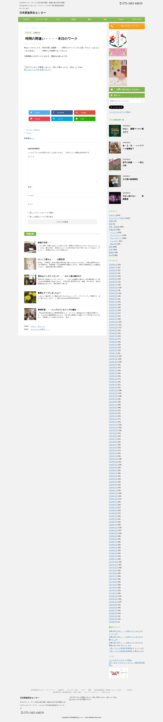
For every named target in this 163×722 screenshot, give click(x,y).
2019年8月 (113, 505)
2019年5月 (113, 513)
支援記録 (112, 230)
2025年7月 (113, 302)
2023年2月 (113, 385)
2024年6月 (113, 339)
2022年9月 (113, 399)
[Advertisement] (44, 90)
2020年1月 (113, 490)
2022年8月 (113, 402)
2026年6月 (113, 270)
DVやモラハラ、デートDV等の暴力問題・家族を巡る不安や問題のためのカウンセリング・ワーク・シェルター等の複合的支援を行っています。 (43, 705)
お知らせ (37, 130)
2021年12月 (113, 425)
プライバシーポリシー (91, 692)
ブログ (57, 19)
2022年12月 (113, 390)
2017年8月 (113, 573)
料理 (110, 247)
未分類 (111, 255)
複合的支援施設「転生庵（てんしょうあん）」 (109, 690)
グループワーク (116, 238)
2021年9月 (113, 433)
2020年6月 (113, 476)
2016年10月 (113, 602)
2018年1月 (113, 559)
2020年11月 (113, 462)
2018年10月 (113, 533)
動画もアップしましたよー (49, 293)
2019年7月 (113, 507)
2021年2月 (113, 453)
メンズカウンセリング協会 (119, 112)
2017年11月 (113, 565)
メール (31, 195)
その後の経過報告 (130, 179)
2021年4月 (113, 447)
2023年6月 (113, 373)
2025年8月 (113, 299)
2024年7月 (113, 336)
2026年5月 (113, 273)
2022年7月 (113, 405)
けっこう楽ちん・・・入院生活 (51, 259)
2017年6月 (113, 579)
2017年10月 (113, 568)
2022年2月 (113, 419)
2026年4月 (113, 276)
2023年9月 (113, 365)
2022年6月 (113, 407)
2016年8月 (113, 608)
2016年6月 (113, 613)
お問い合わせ (137, 19)
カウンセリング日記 (116, 218)
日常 (110, 250)
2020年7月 (113, 473)
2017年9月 (113, 570)
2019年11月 (113, 496)
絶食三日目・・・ (45, 243)
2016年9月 (113, 605)
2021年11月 (113, 427)
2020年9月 (113, 467)
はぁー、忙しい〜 (38, 326)
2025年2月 (113, 316)
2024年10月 (113, 327)
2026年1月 (113, 285)
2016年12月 (113, 596)
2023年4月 (113, 379)
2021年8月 (113, 436)
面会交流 (113, 244)
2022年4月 (113, 413)
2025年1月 (113, 319)
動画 (105, 19)
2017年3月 (113, 588)
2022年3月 (113, 416)
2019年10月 (113, 499)
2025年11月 (113, 290)
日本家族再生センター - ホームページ (43, 690)
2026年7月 (113, 267)
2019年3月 (113, 519)
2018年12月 (113, 527)
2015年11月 (113, 616)
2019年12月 (113, 493)
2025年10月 (113, 293)
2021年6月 (113, 442)
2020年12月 (113, 459)
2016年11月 (113, 599)
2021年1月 (113, 456)
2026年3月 (113, 279)
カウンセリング (116, 235)
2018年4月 (113, 550)
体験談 (73, 19)
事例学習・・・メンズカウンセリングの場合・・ (59, 310)
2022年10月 (113, 396)
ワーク (28, 133)
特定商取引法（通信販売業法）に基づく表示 (67, 692)
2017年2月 (113, 590)
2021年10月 (113, 430)
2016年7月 (113, 610)
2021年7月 (113, 439)
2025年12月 (113, 287)
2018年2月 (113, 556)
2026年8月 (113, 265)
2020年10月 (113, 465)
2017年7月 (113, 576)
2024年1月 (113, 353)
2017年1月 (113, 593)
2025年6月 (113, 305)
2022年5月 (113, 410)
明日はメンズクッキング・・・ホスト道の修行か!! (59, 276)
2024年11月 (113, 325)
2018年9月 (113, 536)
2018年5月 (113, 547)
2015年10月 (113, 619)
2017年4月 (113, 585)
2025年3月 (113, 313)
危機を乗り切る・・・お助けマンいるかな (125, 631)
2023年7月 (113, 370)
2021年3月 (113, 450)
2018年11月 (113, 530)
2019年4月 (113, 516)
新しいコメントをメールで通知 (41, 213)
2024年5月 (113, 342)
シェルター (114, 241)
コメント (31, 157)
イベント (29, 130)
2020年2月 (113, 487)
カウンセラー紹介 (42, 19)
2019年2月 (113, 522)
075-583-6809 (131, 3)
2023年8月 (113, 367)
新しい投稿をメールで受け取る (41, 217)
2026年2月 (113, 282)
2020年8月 (113, 470)
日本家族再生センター (32, 12)
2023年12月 (113, 356)
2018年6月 (113, 545)
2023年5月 (113, 376)
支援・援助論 (114, 227)
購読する (117, 95)
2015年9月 (113, 622)
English (121, 19)
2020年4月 (113, 482)
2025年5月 (113, 307)
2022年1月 (113, 422)
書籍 (89, 19)
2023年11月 (113, 359)
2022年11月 (113, 393)
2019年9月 (113, 502)
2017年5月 (113, 582)
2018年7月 (113, 542)
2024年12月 (113, 322)
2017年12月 (113, 562)
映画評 (111, 252)
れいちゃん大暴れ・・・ (40, 329)
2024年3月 (113, 347)
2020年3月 (113, 485)
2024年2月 (113, 350)
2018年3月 (113, 553)
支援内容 (26, 19)
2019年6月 (113, 510)
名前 (30, 187)
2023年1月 (113, 387)
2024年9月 (113, 330)
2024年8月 (113, 333)
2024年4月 (113, 345)
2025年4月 (113, 310)
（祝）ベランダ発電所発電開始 (120, 648)
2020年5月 (113, 479)
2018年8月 (113, 539)
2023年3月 (113, 382)
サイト (30, 204)
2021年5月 (113, 445)
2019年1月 (113, 525)
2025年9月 (113, 296)
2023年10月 (113, 362)
